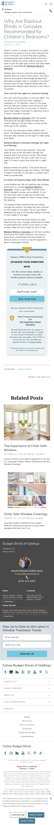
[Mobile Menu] (51, 4)
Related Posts (27, 398)
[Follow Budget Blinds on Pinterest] (40, 672)
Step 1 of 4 (28, 284)
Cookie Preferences (27, 736)
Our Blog (9, 708)
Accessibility (27, 729)
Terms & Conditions (27, 725)
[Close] (51, 798)
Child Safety (25, 369)
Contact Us (10, 681)
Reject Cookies (36, 815)
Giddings (8, 9)
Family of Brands (13, 688)
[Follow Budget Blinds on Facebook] (5, 672)
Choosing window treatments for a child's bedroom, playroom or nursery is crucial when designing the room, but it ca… (24, 526)
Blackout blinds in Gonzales (17, 118)
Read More (9, 601)
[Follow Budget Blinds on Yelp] (23, 672)
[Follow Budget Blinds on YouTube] (34, 672)
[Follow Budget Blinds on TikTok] (40, 753)
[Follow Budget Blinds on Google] (11, 672)
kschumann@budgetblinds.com (27, 574)
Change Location (8, 552)
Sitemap (27, 717)
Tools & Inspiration (14, 701)
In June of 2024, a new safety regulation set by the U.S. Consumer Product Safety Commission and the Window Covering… (27, 462)
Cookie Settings (18, 815)
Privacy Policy (35, 342)
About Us (9, 695)
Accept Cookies (27, 821)
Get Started (27, 299)
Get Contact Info (25, 12)
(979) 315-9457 (50, 10)
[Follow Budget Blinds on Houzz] (17, 672)
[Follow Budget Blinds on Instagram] (28, 672)
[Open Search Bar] (46, 4)
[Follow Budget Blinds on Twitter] (46, 672)
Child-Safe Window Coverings (25, 514)
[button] (10, 12)
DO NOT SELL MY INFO (27, 733)
